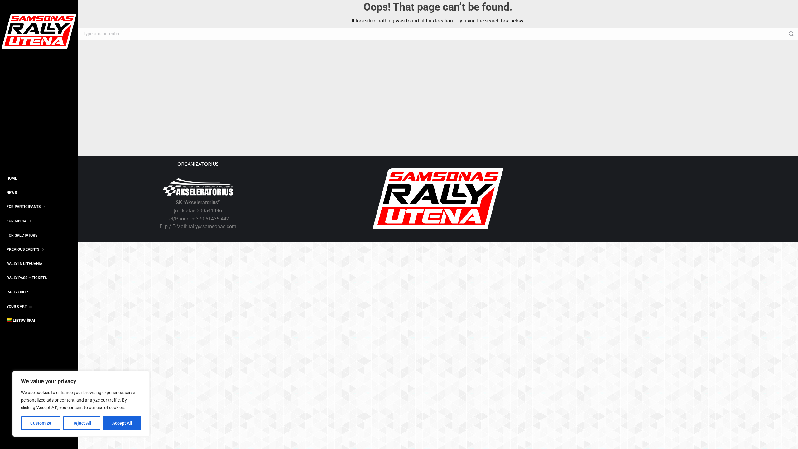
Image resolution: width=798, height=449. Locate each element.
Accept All (122, 423)
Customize (40, 423)
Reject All (81, 423)
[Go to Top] (788, 439)
